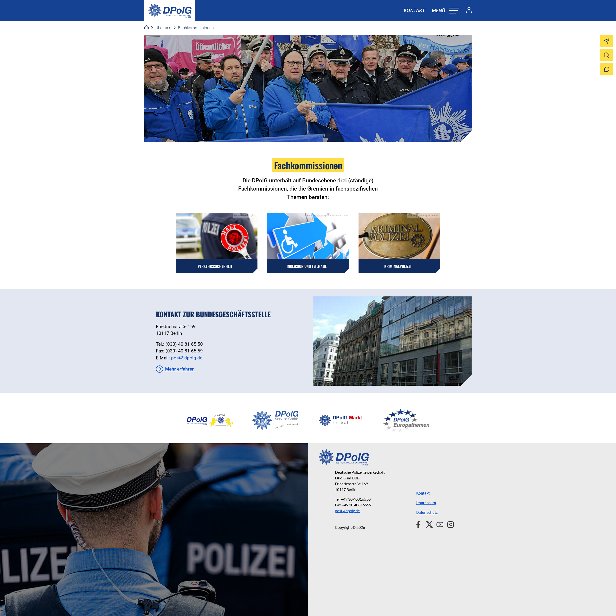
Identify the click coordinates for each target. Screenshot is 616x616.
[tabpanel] (210, 420)
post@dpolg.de (186, 358)
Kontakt (414, 10)
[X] (427, 523)
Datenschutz (427, 512)
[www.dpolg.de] (146, 27)
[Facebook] (419, 523)
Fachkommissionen (196, 27)
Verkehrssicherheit (215, 266)
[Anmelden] (467, 10)
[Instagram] (448, 523)
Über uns (163, 27)
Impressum (426, 503)
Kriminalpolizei (397, 266)
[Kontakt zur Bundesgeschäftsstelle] (392, 341)
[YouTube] (438, 523)
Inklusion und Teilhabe (307, 266)
